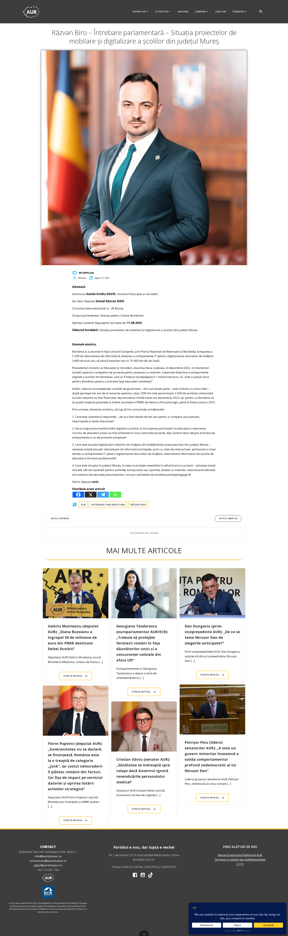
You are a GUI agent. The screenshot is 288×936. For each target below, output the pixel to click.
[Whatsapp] (115, 495)
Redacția (82, 277)
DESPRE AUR (139, 11)
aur (83, 504)
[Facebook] (78, 495)
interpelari (86, 272)
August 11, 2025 (101, 277)
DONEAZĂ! (238, 11)
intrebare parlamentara (108, 504)
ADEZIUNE (183, 11)
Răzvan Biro (138, 504)
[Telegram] (103, 495)
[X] (90, 495)
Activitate (161, 11)
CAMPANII (200, 11)
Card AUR (220, 11)
